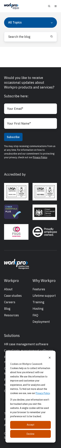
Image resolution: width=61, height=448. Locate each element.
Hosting (38, 309)
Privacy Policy (43, 393)
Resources (11, 315)
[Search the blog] (51, 36)
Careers (9, 302)
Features (39, 289)
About (8, 289)
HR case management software (26, 344)
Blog (7, 309)
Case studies (13, 296)
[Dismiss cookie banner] (49, 357)
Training (38, 302)
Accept (30, 424)
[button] (49, 6)
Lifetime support (44, 296)
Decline (30, 433)
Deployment (41, 322)
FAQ (35, 315)
